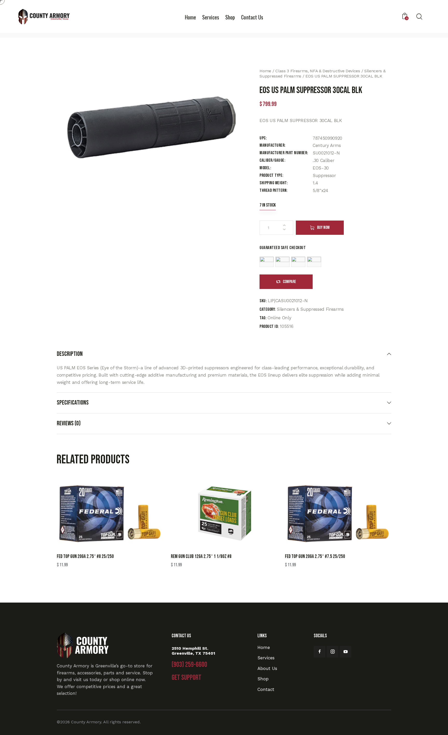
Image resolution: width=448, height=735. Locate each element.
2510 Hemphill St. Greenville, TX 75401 (193, 651)
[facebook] (319, 652)
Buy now (323, 227)
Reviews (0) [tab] (69, 423)
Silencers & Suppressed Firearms (310, 309)
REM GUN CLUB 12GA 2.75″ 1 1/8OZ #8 (201, 557)
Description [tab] (70, 354)
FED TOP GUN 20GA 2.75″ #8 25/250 (85, 557)
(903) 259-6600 (189, 665)
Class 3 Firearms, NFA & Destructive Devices (317, 70)
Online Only (279, 317)
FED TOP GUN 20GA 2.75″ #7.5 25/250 (315, 557)
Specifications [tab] (73, 402)
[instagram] (332, 652)
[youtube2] (345, 652)
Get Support (186, 678)
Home (265, 70)
